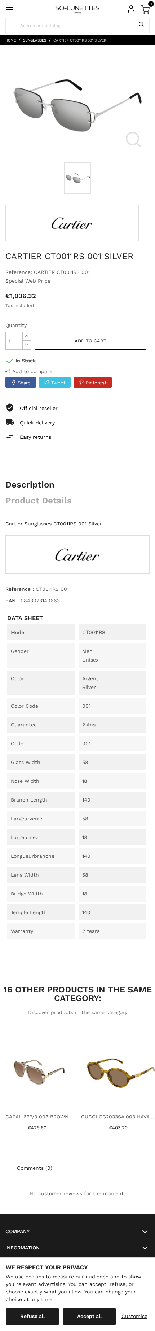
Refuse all (32, 1316)
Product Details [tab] (38, 501)
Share (24, 382)
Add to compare (32, 371)
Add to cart (90, 341)
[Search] (141, 25)
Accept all (89, 1316)
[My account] (131, 9)
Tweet (58, 382)
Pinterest (96, 382)
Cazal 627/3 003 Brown (36, 1117)
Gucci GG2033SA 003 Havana (118, 1117)
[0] (145, 9)
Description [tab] (29, 485)
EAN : (12, 600)
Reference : (19, 589)
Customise (134, 1316)
